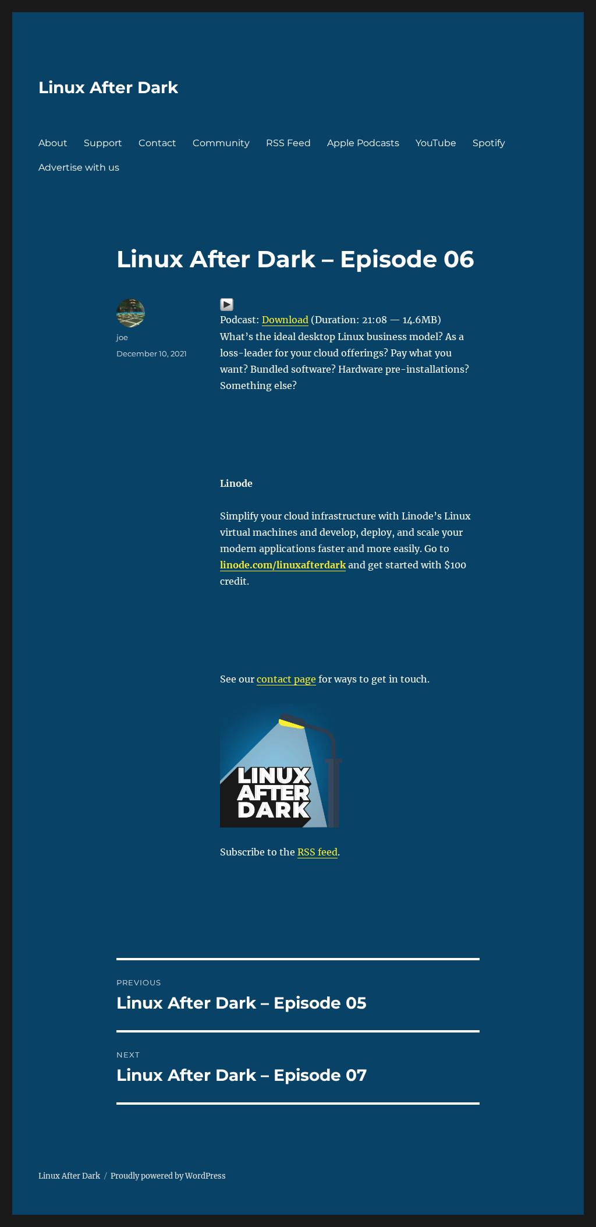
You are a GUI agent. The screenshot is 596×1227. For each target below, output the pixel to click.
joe (122, 337)
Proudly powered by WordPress (168, 1176)
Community (221, 142)
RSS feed (317, 852)
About (53, 142)
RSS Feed (288, 142)
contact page (286, 679)
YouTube (436, 142)
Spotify (489, 142)
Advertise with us (78, 167)
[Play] (350, 305)
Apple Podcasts (363, 142)
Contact (157, 142)
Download (285, 320)
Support (103, 142)
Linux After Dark (108, 87)
